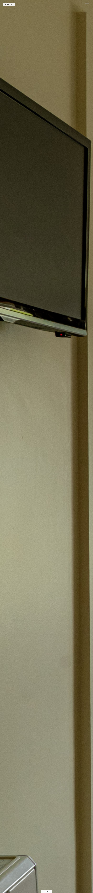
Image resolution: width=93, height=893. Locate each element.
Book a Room (9, 4)
